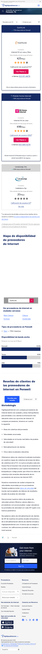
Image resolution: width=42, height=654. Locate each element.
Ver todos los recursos (27, 594)
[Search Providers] (18, 592)
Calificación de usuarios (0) (21, 203)
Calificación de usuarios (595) (21, 135)
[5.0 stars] (26, 62)
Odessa (25, 315)
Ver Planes (19, 72)
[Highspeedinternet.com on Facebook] (23, 620)
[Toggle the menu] (38, 5)
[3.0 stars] (21, 62)
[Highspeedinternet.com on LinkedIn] (37, 620)
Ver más (21, 206)
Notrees (7, 319)
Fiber (5, 331)
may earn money (7, 1)
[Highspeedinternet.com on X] (26, 620)
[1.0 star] (15, 62)
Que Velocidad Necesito (7, 611)
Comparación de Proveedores (30, 583)
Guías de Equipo (26, 587)
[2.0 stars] (18, 62)
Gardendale (26, 319)
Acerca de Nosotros (27, 606)
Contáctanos (25, 613)
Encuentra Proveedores (7, 583)
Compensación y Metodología (9, 644)
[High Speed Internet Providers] (11, 5)
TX (8, 537)
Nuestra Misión (26, 609)
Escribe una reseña (12, 399)
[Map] (21, 274)
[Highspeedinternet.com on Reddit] (33, 620)
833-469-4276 (24, 145)
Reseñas (3, 587)
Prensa (24, 616)
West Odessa (8, 315)
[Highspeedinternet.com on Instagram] (30, 620)
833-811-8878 (24, 76)
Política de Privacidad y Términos (26, 644)
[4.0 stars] (24, 62)
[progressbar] (21, 349)
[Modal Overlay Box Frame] (21, 558)
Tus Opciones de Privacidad (10, 645)
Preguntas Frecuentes (28, 590)
